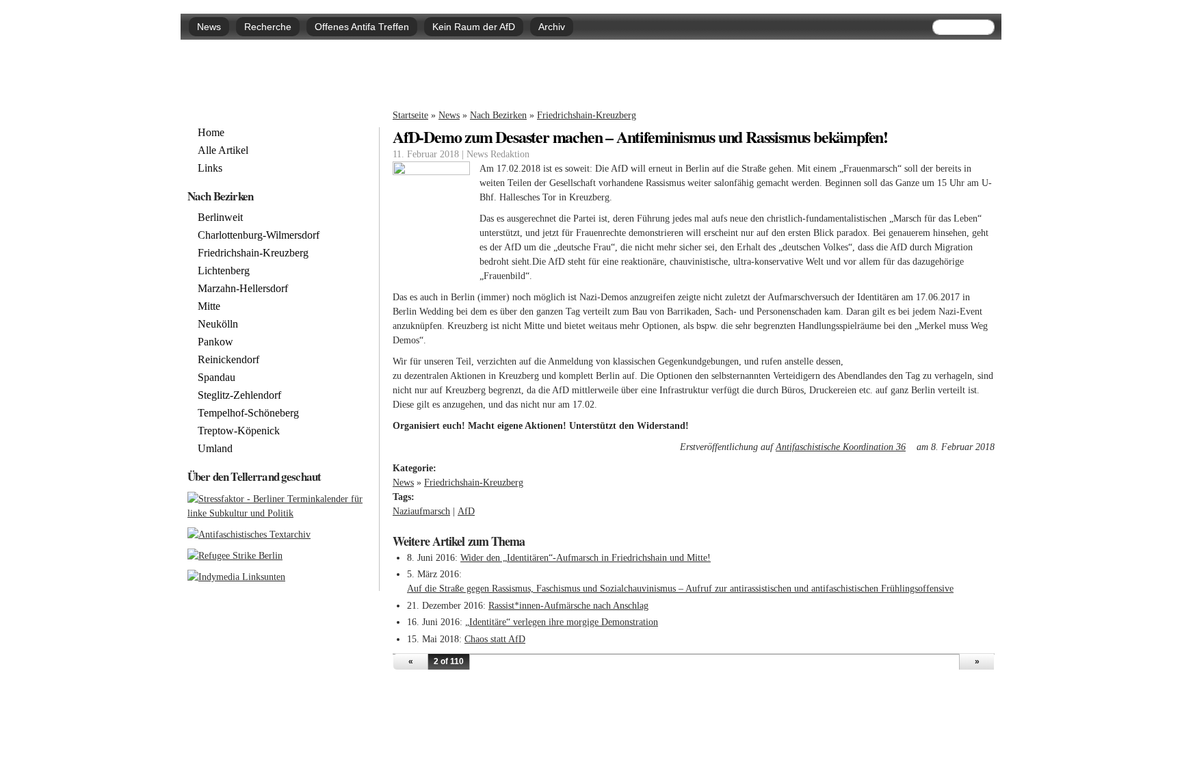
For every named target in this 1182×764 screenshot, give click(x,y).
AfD (466, 511)
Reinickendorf (228, 359)
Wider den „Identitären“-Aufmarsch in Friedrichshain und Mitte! (585, 558)
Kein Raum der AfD (473, 26)
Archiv (551, 26)
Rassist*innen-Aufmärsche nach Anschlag (568, 606)
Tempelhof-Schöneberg (248, 413)
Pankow (215, 342)
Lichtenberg (224, 270)
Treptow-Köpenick (239, 430)
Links (210, 168)
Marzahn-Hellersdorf (243, 288)
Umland (215, 448)
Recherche (267, 26)
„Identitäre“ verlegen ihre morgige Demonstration (561, 622)
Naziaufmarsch (421, 511)
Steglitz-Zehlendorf (239, 395)
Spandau (216, 377)
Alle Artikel (223, 150)
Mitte (209, 306)
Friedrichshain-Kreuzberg (586, 115)
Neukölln (218, 324)
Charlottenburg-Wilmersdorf (258, 235)
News (209, 26)
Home (211, 132)
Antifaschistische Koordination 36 (845, 447)
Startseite (410, 115)
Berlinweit (220, 217)
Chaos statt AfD (494, 639)
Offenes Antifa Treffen (362, 26)
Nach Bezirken (498, 115)
